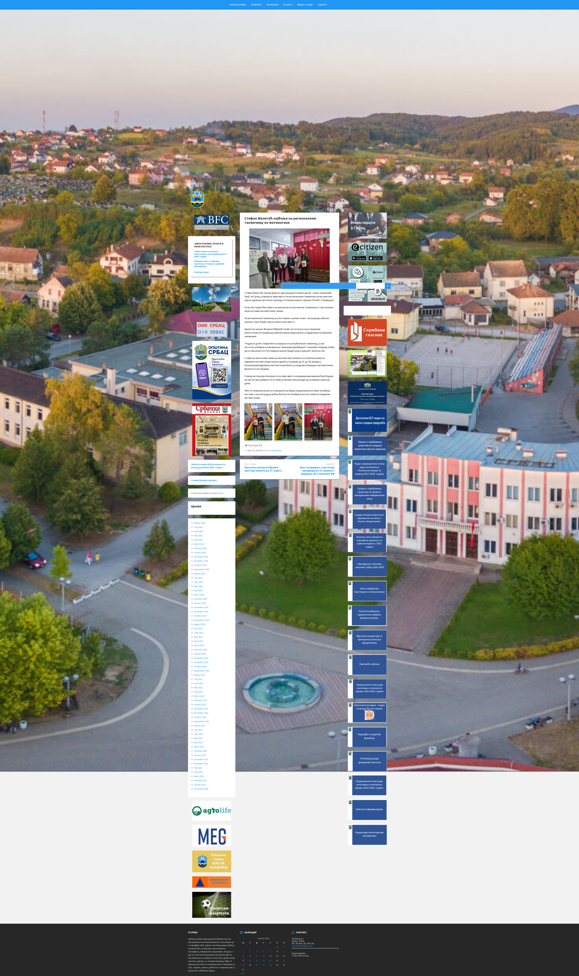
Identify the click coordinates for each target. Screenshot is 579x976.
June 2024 (198, 632)
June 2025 (198, 582)
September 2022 (201, 721)
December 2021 (201, 759)
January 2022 (200, 755)
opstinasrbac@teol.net (302, 945)
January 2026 (200, 552)
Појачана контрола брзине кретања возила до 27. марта (263, 469)
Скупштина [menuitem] (272, 4)
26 (257, 965)
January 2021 (200, 784)
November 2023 (201, 662)
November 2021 (201, 763)
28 (270, 965)
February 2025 (200, 599)
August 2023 (199, 675)
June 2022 (198, 734)
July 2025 (198, 577)
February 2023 (200, 700)
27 (263, 965)
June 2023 (198, 683)
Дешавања (277, 450)
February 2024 (200, 649)
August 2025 (199, 573)
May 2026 (198, 535)
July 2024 (198, 628)
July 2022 (198, 729)
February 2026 (200, 548)
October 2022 (200, 717)
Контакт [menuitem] (322, 4)
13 (263, 956)
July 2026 (198, 527)
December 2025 (201, 556)
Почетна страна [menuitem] (237, 4)
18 (250, 960)
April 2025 (198, 590)
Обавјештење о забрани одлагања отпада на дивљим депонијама (209, 264)
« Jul (242, 973)
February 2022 (200, 751)
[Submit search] (388, 286)
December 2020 (201, 789)
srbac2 (266, 450)
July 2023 (198, 679)
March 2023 (199, 696)
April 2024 (198, 641)
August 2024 (199, 624)
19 (257, 960)
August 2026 (199, 523)
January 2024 (200, 653)
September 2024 (201, 620)
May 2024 (198, 637)
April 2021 (198, 772)
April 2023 (198, 691)
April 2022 (198, 742)
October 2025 (200, 565)
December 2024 (201, 607)
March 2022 (199, 746)
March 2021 (199, 776)
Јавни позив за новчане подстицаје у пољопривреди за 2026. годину (210, 254)
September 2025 (201, 569)
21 (270, 960)
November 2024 (201, 611)
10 (243, 956)
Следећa (329, 464)
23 (284, 960)
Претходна (250, 464)
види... (221, 493)
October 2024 (200, 615)
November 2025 (201, 561)
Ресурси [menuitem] (287, 4)
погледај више (201, 272)
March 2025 (199, 594)
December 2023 (201, 658)
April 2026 (198, 539)
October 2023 (200, 666)
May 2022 (198, 738)
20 (263, 960)
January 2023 (200, 704)
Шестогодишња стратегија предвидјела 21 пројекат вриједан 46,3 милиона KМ (317, 470)
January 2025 (200, 603)
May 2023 (198, 687)
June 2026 (198, 531)
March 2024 (199, 645)
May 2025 (198, 586)
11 (250, 956)
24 (243, 965)
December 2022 (201, 708)
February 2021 (200, 780)
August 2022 (199, 725)
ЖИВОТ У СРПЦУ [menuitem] (305, 4)
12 (257, 956)
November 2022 (201, 713)
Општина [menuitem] (256, 4)
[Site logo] (197, 206)
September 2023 (201, 670)
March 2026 (199, 544)
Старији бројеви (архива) (204, 480)
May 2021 (198, 767)
